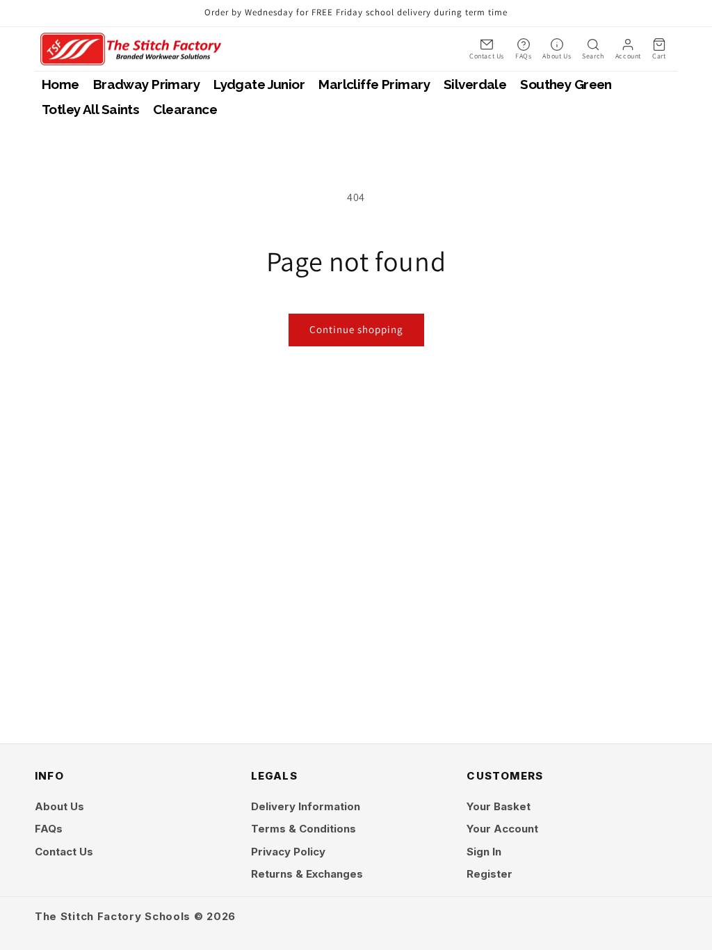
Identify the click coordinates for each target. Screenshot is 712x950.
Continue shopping (356, 329)
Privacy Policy (288, 851)
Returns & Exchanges (307, 873)
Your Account (502, 828)
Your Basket (499, 806)
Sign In (484, 851)
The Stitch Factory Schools (113, 916)
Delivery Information (305, 806)
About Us (59, 806)
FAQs (49, 828)
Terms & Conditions (303, 828)
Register (489, 873)
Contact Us (64, 851)
